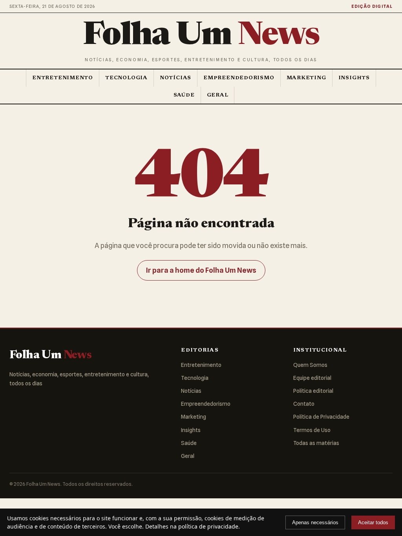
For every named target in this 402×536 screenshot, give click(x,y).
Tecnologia (126, 77)
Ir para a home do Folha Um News (201, 270)
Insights (354, 77)
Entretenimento (62, 77)
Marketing (306, 77)
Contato (303, 404)
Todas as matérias (316, 443)
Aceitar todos (373, 522)
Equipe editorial (312, 378)
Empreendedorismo (238, 77)
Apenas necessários (315, 522)
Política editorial (313, 391)
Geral (217, 95)
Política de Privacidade (321, 417)
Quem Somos (310, 365)
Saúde (184, 95)
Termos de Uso (312, 430)
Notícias (175, 77)
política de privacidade (208, 526)
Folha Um (201, 36)
